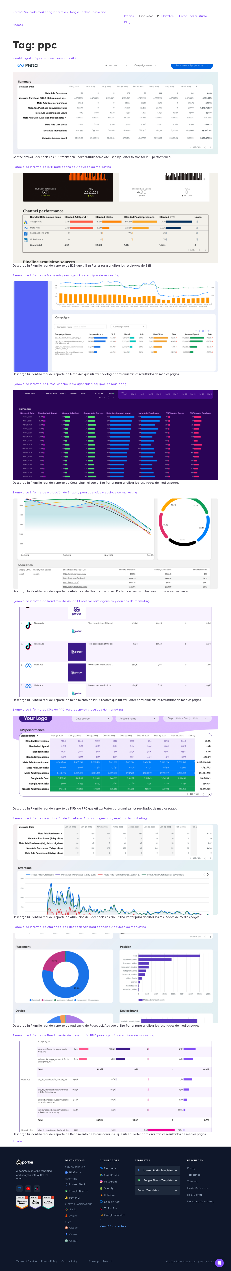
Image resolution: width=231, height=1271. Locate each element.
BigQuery (75, 1172)
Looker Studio (77, 1184)
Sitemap (93, 1261)
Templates (194, 1175)
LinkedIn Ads (112, 1202)
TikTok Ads (110, 1208)
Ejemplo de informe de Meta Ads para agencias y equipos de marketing (66, 275)
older (18, 1141)
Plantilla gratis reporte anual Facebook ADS (45, 58)
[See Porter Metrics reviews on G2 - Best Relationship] (48, 1203)
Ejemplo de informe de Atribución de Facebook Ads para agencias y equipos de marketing (80, 818)
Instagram (110, 1182)
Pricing (191, 1168)
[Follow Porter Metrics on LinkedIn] (19, 1188)
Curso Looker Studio (193, 16)
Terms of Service (26, 1261)
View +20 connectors (113, 1226)
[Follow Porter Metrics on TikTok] (37, 1188)
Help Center (194, 1195)
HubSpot (109, 1195)
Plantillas (168, 16)
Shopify (109, 1188)
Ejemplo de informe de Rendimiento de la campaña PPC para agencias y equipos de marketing (83, 1035)
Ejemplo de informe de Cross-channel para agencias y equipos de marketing (69, 384)
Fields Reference (197, 1188)
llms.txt (107, 1261)
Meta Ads (110, 1168)
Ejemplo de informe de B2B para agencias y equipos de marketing (62, 166)
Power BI (74, 1198)
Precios (129, 16)
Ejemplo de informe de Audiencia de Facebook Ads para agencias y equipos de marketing (79, 926)
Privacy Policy (49, 1261)
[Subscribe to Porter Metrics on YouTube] (28, 1188)
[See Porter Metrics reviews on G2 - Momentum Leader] (22, 1203)
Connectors (109, 1160)
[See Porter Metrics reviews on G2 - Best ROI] (35, 1203)
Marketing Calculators (200, 1201)
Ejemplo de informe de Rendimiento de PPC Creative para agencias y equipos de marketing (81, 601)
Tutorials (192, 1181)
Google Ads (111, 1175)
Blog (127, 22)
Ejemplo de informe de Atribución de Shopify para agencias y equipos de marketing (75, 492)
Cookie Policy (69, 1261)
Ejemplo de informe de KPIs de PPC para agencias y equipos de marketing (68, 709)
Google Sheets (78, 1191)
